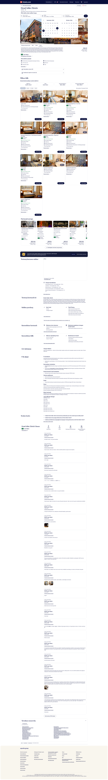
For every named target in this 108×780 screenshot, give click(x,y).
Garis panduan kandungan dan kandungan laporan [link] (67, 760)
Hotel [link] (22, 742)
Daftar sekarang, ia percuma (81, 254)
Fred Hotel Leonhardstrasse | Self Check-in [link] (30, 735)
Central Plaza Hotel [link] (57, 728)
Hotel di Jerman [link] (22, 768)
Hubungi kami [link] (36, 757)
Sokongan (71, 2)
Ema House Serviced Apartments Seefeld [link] (61, 734)
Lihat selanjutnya (46, 294)
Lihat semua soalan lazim (48, 421)
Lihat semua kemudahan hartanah (50, 331)
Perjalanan (77, 2)
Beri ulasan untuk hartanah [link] (38, 759)
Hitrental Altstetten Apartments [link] (60, 730)
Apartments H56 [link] (25, 737)
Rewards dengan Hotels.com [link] (81, 761)
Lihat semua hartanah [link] (27, 5)
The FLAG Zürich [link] (25, 736)
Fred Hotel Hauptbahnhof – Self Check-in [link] (61, 732)
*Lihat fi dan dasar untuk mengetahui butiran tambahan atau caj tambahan (56, 320)
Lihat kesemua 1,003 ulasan (26, 56)
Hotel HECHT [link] (56, 737)
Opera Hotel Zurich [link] (26, 729)
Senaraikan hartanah (64, 2)
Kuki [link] (62, 757)
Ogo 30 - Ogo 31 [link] (28, 84)
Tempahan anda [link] (36, 753)
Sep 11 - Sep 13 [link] (79, 84)
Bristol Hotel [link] (56, 726)
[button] (46, 26)
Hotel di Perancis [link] (23, 761)
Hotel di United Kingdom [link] (24, 764)
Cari (86, 15)
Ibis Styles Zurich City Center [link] (27, 727)
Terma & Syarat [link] (64, 753)
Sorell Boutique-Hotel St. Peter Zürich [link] (61, 727)
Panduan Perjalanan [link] (79, 757)
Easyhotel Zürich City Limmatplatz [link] (60, 731)
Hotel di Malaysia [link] (23, 753)
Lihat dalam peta (47, 279)
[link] (84, 6)
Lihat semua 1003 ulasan (50, 716)
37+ (85, 42)
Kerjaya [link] (77, 755)
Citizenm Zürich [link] (25, 738)
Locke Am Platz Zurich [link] (26, 732)
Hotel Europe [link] (24, 730)
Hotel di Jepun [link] (22, 770)
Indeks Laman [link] (78, 759)
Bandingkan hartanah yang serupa (55, 247)
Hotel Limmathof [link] (25, 726)
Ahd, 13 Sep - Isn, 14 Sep (49, 16)
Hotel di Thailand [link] (23, 757)
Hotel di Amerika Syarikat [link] (24, 755)
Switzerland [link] (25, 742)
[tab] (25, 723)
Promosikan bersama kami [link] (52, 758)
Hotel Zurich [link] (30, 742)
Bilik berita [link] (50, 756)
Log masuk (86, 2)
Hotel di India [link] (22, 766)
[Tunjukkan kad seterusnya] (87, 233)
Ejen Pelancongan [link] (51, 760)
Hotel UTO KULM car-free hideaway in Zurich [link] (62, 733)
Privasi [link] (63, 755)
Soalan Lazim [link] (36, 755)
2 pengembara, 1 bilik (69, 16)
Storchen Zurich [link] (25, 731)
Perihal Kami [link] (78, 753)
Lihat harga (38, 119)
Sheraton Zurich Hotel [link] (26, 728)
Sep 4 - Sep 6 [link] (62, 84)
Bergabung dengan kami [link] (52, 754)
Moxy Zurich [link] (56, 735)
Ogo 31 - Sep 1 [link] (45, 84)
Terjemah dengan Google (48, 437)
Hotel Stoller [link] (56, 729)
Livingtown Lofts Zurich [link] (26, 733)
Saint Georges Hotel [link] (26, 734)
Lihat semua (23, 66)
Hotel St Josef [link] (56, 736)
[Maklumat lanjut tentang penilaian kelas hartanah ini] (25, 9)
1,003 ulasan (24, 430)
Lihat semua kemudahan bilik (49, 343)
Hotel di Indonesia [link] (23, 759)
